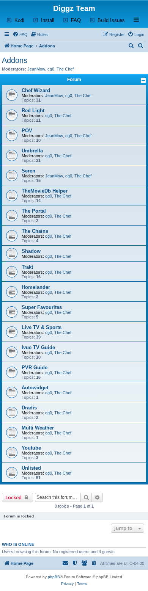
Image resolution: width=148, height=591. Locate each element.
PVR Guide (34, 367)
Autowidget (35, 387)
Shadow (31, 251)
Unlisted (31, 468)
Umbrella (32, 151)
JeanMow (36, 69)
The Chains (35, 231)
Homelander (36, 287)
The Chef (65, 69)
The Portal (34, 211)
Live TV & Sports (41, 327)
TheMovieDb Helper (45, 191)
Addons (14, 60)
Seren (28, 171)
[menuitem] (20, 34)
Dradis (29, 408)
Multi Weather (38, 428)
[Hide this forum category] (143, 80)
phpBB (54, 577)
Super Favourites (42, 307)
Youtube (31, 448)
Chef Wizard (36, 90)
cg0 (50, 69)
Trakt (27, 267)
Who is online (18, 544)
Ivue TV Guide (38, 347)
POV (27, 130)
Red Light (33, 110)
